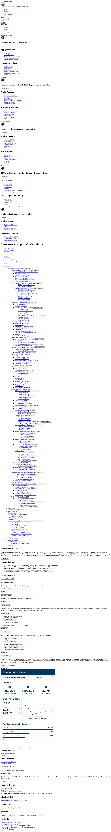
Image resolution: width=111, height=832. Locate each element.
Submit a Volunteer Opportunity (20, 535)
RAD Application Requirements (27, 446)
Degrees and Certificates (11, 96)
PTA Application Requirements (26, 433)
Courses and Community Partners (20, 532)
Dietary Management (20, 273)
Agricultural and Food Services (19, 270)
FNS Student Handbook (24, 471)
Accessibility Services (10, 143)
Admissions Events (6, 763)
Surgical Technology (20, 456)
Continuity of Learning (17, 527)
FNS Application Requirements (26, 469)
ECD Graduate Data (23, 341)
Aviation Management (21, 498)
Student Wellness (9, 156)
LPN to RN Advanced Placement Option (29, 421)
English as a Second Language (12, 100)
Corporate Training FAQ (11, 240)
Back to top (4, 591)
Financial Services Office (11, 71)
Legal (2, 824)
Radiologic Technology (21, 444)
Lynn (25, 800)
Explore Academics (6, 88)
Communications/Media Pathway (24, 370)
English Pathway (19, 376)
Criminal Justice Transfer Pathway (27, 351)
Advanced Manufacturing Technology (25, 474)
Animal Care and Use (24, 301)
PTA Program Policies (24, 434)
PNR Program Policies (24, 442)
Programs (6, 226)
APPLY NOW (4, 558)
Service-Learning (12, 529)
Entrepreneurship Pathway (25, 311)
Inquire (6, 11)
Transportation (15, 496)
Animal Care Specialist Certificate (24, 288)
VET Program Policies (24, 298)
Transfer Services (9, 141)
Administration (8, 185)
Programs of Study (6, 815)
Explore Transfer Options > (8, 665)
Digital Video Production (21, 323)
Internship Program (9, 103)
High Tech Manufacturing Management (25, 332)
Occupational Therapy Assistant (23, 425)
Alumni (6, 204)
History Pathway (19, 379)
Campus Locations (9, 199)
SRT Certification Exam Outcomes (27, 460)
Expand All (4, 579)
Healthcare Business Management (24, 331)
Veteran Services (8, 147)
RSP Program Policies (24, 454)
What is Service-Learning (18, 530)
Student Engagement (10, 202)
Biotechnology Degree (21, 400)
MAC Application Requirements (27, 412)
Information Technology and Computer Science (24, 484)
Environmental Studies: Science (23, 403)
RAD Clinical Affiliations (25, 447)
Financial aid (7, 68)
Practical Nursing (19, 439)
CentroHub (7, 155)
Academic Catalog (9, 117)
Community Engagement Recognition (21, 534)
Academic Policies (9, 114)
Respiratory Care (19, 451)
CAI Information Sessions (25, 477)
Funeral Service (19, 467)
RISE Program (8, 161)
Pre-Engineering (19, 482)
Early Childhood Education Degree (24, 339)
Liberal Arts (14, 366)
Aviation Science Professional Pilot (24, 501)
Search (2, 20)
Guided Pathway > (6, 588)
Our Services (14, 522)
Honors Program (12, 513)
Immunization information (11, 59)
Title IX (11, 822)
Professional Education (10, 225)
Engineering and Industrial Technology (21, 472)
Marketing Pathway (23, 320)
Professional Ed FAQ (10, 229)
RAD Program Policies (24, 449)
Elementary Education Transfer (23, 345)
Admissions (27, 793)
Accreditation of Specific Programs (20, 543)
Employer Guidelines (17, 516)
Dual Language (19, 371)
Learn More (4, 176)
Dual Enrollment (12, 511)
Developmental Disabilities (22, 359)
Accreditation (8, 115)
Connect (9, 788)
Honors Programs (9, 102)
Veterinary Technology (21, 293)
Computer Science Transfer (22, 493)
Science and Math (16, 389)
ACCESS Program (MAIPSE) (16, 517)
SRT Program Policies (24, 459)
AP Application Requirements (30, 423)
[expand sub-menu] (3, 37)
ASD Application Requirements (26, 285)
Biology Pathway (23, 392)
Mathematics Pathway (24, 399)
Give (5, 12)
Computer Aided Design (21, 476)
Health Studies (19, 408)
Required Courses (23, 373)
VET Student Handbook (24, 299)
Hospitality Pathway (23, 317)
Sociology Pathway (20, 384)
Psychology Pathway (20, 383)
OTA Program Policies (24, 428)
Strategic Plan (8, 187)
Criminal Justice (19, 349)
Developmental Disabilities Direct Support (26, 360)
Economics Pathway (20, 375)
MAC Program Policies (24, 413)
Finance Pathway (22, 312)
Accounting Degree (20, 304)
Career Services (8, 144)
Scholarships (7, 70)
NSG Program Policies (24, 418)
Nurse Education (19, 415)
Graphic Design (19, 329)
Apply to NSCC (8, 53)
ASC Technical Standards (25, 291)
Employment (17, 822)
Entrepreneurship (19, 325)
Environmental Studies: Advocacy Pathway (26, 405)
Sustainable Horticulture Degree (23, 278)
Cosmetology (18, 464)
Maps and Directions (12, 800)
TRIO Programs (8, 163)
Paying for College (36, 793)
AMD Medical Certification (25, 500)
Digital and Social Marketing (22, 322)
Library (6, 118)
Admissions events (9, 55)
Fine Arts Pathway (20, 378)
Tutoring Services (9, 146)
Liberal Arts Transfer (20, 368)
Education (14, 337)
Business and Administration (19, 302)
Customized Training (10, 238)
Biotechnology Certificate (22, 402)
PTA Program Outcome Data (26, 436)
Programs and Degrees (14, 268)
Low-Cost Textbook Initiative (19, 526)
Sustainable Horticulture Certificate (24, 279)
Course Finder (8, 97)
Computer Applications (21, 485)
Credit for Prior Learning (11, 111)
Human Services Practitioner (22, 363)
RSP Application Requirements (26, 452)
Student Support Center (10, 159)
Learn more (4, 46)
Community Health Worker (22, 357)
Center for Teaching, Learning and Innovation (20, 521)
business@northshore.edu (8, 753)
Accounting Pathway (24, 309)
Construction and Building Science (27, 395)
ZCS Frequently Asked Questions (27, 466)
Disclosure (16, 824)
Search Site (18, 808)
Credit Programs (8, 259)
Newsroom (4, 800)
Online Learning (8, 99)
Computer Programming (21, 492)
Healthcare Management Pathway (27, 314)
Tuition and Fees (8, 67)
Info (6, 788)
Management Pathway (24, 318)
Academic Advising (9, 140)
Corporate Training (24, 815)
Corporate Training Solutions (12, 237)
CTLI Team (14, 524)
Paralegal (17, 334)
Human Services (15, 354)
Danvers (21, 800)
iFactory (11, 829)
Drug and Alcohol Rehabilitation (23, 362)
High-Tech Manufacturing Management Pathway (31, 315)
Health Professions (16, 406)
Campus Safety (8, 200)
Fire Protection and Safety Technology (25, 352)
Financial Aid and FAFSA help (12, 73)
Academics (7, 257)
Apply (6, 9)
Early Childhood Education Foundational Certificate (29, 344)
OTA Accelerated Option (25, 429)
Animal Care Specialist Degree (23, 283)
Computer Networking (21, 490)
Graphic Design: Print (21, 328)
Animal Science (15, 281)
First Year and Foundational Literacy (25, 387)
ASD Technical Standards (25, 286)
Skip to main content (6, 1)
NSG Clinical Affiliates (24, 420)
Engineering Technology (25, 397)
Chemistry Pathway (23, 394)
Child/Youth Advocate (21, 356)
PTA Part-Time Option (24, 438)
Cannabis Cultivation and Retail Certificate (26, 272)
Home (6, 256)
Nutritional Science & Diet (22, 275)
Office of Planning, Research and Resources (16, 190)
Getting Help (7, 158)
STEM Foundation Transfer (22, 391)
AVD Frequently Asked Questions (27, 506)
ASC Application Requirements (26, 290)
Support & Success (46, 793)
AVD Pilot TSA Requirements (26, 505)
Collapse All (10, 579)
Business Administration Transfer (24, 307)
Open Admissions (9, 250)
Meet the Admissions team (11, 58)
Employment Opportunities (11, 192)
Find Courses (4, 808)
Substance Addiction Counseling (23, 365)
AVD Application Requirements (27, 503)
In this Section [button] (4, 264)
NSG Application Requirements (26, 417)
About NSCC (8, 184)
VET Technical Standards (25, 296)
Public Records (8, 824)
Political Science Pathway (22, 381)
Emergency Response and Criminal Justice (22, 347)
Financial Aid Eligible (10, 251)
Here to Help (7, 74)
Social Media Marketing (21, 336)
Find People (11, 808)
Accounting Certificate (21, 306)
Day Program (8, 253)
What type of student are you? (12, 56)
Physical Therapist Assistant (22, 431)
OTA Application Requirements (26, 426)
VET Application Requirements (26, 295)
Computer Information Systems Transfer (26, 487)
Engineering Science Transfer (23, 480)
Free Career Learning (10, 228)
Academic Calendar (9, 112)
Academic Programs (18, 793)
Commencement (12, 519)
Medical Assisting (19, 410)
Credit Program (8, 248)
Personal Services (16, 462)
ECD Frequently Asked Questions (27, 342)
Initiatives (6, 188)
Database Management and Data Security (26, 495)
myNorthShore (8, 14)
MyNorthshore (8, 32)
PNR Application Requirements (26, 441)
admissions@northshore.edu (8, 762)
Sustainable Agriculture (21, 276)
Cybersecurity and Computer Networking (26, 488)
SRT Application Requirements (26, 457)
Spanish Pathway (19, 386)
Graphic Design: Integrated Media (24, 326)
